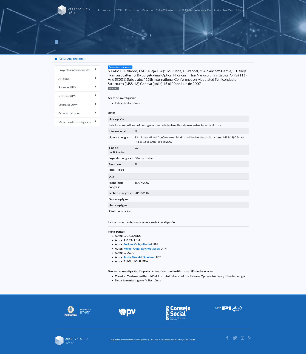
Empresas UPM (67, 104)
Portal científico (223, 10)
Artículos (64, 78)
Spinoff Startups (166, 10)
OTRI (119, 10)
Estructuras (132, 10)
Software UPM (67, 96)
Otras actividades (75, 58)
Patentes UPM (67, 87)
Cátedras (147, 10)
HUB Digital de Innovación (194, 10)
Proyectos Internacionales (74, 70)
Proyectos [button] (104, 10)
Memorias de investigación (74, 122)
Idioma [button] (240, 10)
